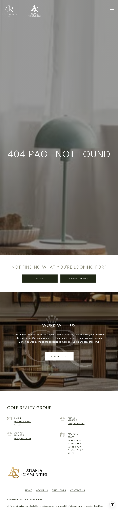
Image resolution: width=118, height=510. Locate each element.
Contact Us (77, 490)
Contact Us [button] (59, 356)
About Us (42, 490)
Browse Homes (78, 278)
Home (39, 278)
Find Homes (59, 490)
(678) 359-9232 (76, 423)
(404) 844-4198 (22, 438)
